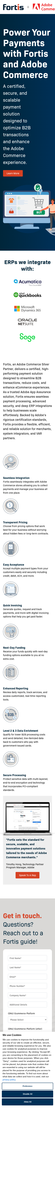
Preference (27, 1086)
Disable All (27, 1094)
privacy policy (9, 1079)
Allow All (27, 1102)
